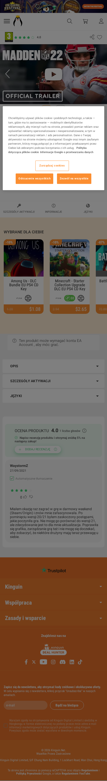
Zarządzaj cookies (52, 165)
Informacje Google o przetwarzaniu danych (66, 152)
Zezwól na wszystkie (74, 178)
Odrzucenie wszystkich (34, 178)
